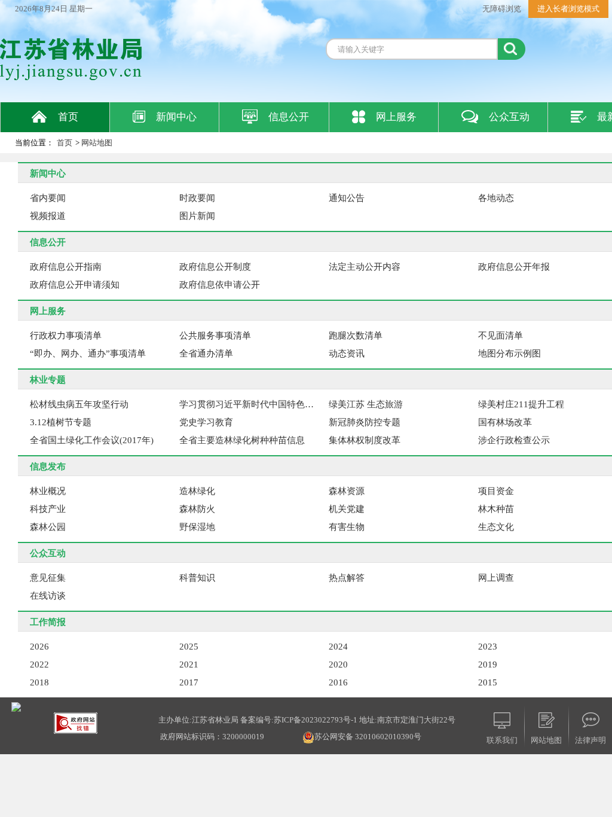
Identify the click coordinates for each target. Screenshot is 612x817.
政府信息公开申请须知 (75, 284)
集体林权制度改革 (364, 440)
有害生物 (347, 527)
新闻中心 (176, 117)
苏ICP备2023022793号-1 (315, 719)
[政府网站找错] (75, 722)
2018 (39, 682)
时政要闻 (197, 198)
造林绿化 (197, 491)
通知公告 (347, 198)
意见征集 (48, 578)
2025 (188, 646)
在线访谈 (48, 595)
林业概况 (48, 491)
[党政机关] (16, 706)
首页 (68, 117)
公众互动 (509, 117)
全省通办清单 (206, 353)
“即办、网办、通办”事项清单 (88, 353)
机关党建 (347, 509)
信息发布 (48, 466)
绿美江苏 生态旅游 (366, 404)
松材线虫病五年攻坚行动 (79, 404)
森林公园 (48, 527)
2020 (338, 664)
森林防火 (197, 509)
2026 (39, 646)
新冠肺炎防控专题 (364, 422)
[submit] (511, 49)
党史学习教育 (206, 422)
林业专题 (48, 380)
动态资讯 (347, 353)
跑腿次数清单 (355, 335)
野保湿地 (197, 527)
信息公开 (288, 117)
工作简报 (48, 622)
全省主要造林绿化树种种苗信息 (242, 440)
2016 (338, 682)
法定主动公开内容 (364, 267)
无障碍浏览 (501, 8)
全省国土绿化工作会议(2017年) (92, 440)
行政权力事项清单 (66, 335)
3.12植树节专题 (60, 422)
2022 (39, 664)
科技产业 (48, 509)
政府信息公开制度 (215, 267)
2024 (338, 646)
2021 (188, 664)
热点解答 (347, 578)
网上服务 (396, 117)
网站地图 (96, 142)
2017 (188, 682)
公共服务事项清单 (215, 335)
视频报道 (48, 216)
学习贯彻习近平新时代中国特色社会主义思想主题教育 (250, 404)
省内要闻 (48, 198)
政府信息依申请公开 (219, 284)
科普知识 (197, 578)
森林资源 (347, 491)
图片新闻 (197, 216)
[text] (412, 49)
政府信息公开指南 (66, 267)
